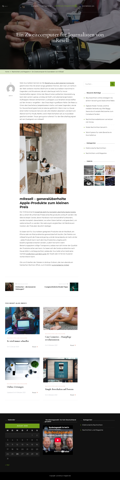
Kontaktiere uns (88, 6)
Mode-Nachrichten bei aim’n (96, 127)
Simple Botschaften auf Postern (59, 389)
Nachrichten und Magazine (60, 30)
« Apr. (7, 465)
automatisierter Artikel (60, 265)
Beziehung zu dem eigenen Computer (59, 83)
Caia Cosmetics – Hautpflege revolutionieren (58, 338)
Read (34, 347)
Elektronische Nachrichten (96, 148)
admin (11, 95)
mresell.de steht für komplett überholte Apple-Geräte (55, 212)
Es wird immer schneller (18, 341)
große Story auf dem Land (36, 254)
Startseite (35, 6)
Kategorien (46, 6)
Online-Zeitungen (15, 387)
